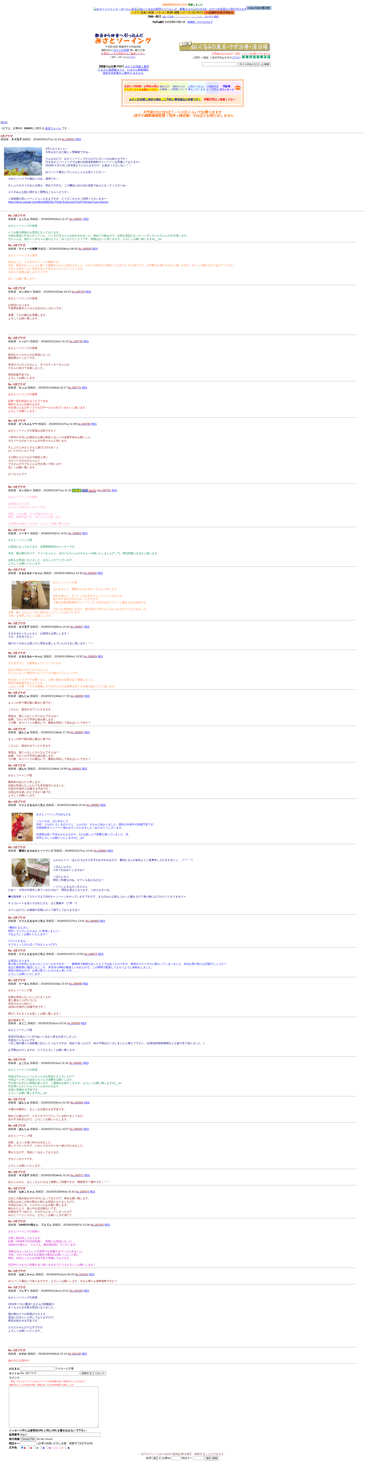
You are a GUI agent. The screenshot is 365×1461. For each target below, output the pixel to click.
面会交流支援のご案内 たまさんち (123, 72)
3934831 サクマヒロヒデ (200, 22)
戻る (4, 122)
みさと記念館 (121, 50)
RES (78, 139)
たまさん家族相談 (137, 69)
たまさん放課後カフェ (111, 69)
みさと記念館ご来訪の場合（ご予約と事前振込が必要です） (165, 99)
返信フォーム (53, 128)
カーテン (209, 16)
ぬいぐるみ (168, 16)
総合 (216, 16)
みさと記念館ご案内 (137, 66)
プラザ (132, 57)
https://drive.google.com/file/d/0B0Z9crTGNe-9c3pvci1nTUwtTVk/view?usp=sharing (58, 201)
